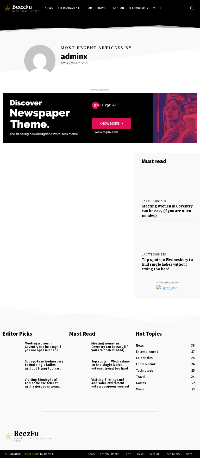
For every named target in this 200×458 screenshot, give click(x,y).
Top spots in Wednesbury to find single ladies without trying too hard (167, 264)
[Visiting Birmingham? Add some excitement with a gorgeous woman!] (12, 385)
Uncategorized (154, 201)
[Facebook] (176, 21)
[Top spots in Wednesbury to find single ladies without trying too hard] (168, 236)
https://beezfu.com (74, 63)
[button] (192, 8)
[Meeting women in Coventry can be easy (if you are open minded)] (168, 182)
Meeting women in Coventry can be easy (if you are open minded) (167, 211)
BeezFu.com (31, 454)
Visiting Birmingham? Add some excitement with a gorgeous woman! (43, 383)
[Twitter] (191, 21)
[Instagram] (184, 21)
